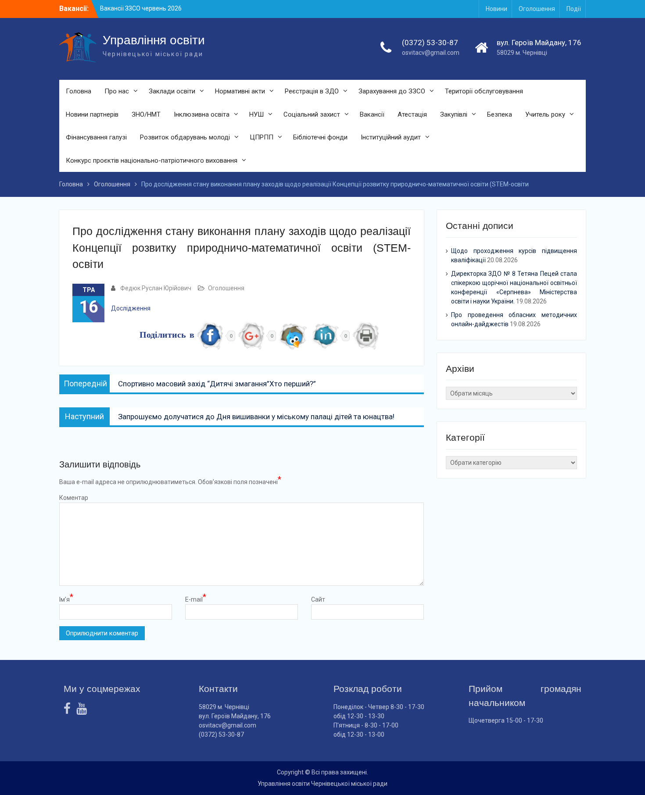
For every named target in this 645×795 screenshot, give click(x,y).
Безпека (499, 114)
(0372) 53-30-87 (430, 42)
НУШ (256, 114)
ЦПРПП (261, 137)
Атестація (412, 114)
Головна (78, 91)
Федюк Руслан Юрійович (155, 288)
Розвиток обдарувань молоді (185, 137)
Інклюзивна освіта (201, 114)
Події (573, 8)
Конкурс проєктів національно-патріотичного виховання (151, 160)
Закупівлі (453, 114)
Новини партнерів (92, 114)
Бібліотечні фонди (320, 137)
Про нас (116, 91)
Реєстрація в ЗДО (312, 91)
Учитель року (545, 114)
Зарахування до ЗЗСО (391, 91)
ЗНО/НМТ (146, 114)
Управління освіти (154, 40)
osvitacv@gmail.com (430, 52)
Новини (496, 8)
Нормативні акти (240, 91)
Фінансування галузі (96, 137)
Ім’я (66, 599)
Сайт (318, 599)
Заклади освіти (172, 91)
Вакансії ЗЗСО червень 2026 (141, 8)
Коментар (73, 497)
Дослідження (130, 308)
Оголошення (537, 8)
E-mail (195, 599)
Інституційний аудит (391, 137)
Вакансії (372, 114)
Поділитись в (167, 335)
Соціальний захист (311, 114)
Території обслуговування (484, 91)
